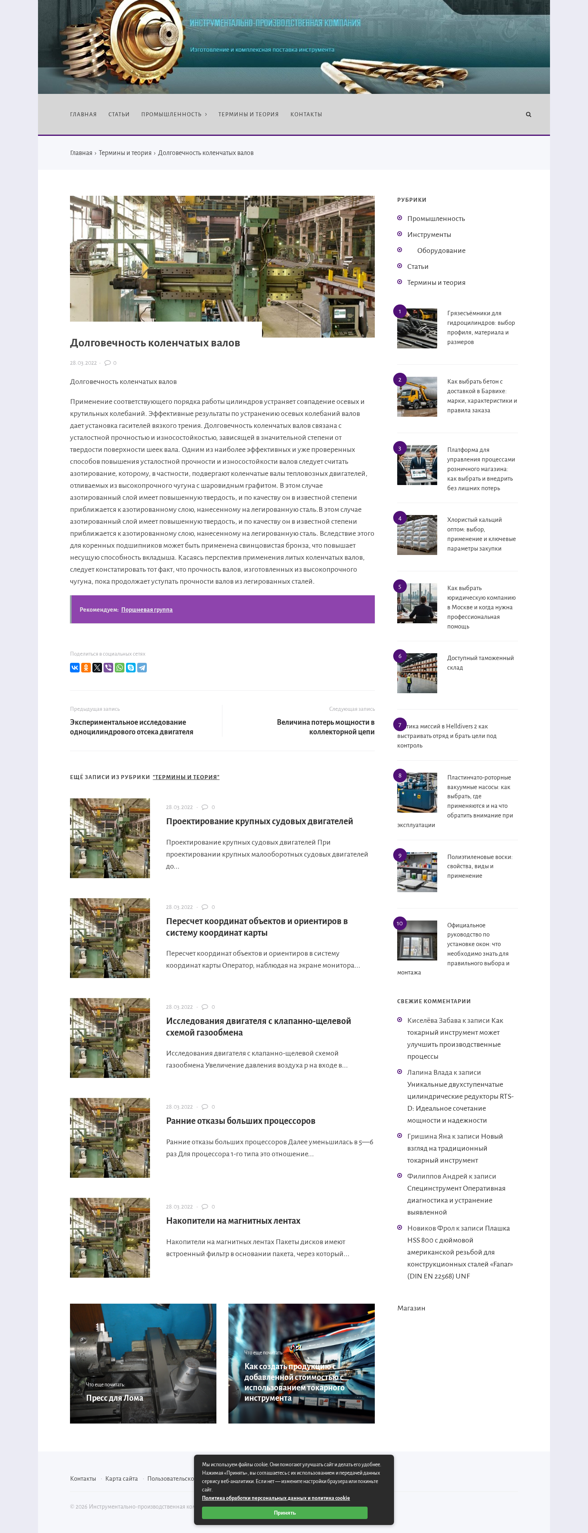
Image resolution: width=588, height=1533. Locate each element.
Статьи (418, 266)
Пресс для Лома (114, 1398)
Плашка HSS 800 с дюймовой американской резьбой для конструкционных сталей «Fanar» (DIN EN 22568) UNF (460, 1252)
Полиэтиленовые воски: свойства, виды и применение (480, 866)
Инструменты (429, 235)
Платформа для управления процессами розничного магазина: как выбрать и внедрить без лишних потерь (481, 468)
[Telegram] (142, 667)
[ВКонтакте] (75, 667)
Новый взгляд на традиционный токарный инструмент (455, 1148)
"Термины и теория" (186, 777)
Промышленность (436, 219)
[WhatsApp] (119, 667)
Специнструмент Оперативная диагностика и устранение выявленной (456, 1200)
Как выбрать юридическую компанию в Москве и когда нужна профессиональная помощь (481, 607)
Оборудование (441, 251)
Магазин (411, 1308)
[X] (97, 667)
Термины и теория (436, 282)
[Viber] (108, 667)
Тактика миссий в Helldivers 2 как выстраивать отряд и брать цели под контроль (447, 736)
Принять (285, 1513)
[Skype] (131, 667)
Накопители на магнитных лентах (233, 1221)
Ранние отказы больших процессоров (241, 1121)
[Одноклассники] (86, 667)
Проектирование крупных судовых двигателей (259, 821)
